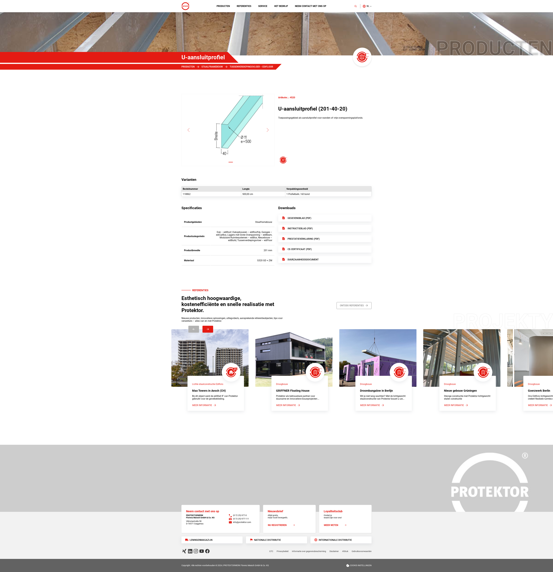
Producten (223, 6)
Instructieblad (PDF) (300, 228)
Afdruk (345, 551)
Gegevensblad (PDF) (299, 218)
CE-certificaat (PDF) (300, 249)
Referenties (244, 6)
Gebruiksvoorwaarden (362, 551)
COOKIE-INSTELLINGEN (361, 565)
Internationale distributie (335, 540)
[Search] (355, 6)
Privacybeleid (282, 551)
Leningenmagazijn (201, 540)
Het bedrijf (281, 6)
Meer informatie (202, 405)
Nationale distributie (267, 540)
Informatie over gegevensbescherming (309, 551)
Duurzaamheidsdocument (303, 259)
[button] (367, 6)
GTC (271, 551)
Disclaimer (334, 551)
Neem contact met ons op (310, 6)
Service (262, 6)
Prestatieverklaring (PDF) (304, 238)
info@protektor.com (242, 522)
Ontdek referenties (352, 305)
